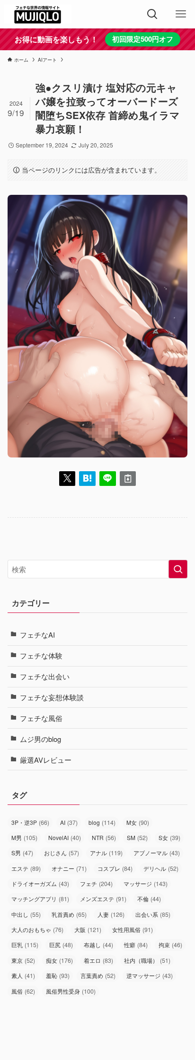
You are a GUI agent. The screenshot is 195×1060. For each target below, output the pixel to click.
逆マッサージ (149, 975)
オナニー (69, 868)
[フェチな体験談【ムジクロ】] (37, 14)
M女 (137, 822)
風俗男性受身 (71, 991)
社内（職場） (147, 960)
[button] (67, 478)
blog (102, 822)
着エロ (98, 960)
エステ (26, 868)
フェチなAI (37, 635)
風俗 (23, 991)
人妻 (111, 914)
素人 (23, 975)
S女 (169, 837)
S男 (22, 853)
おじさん (61, 853)
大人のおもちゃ (37, 929)
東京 (23, 960)
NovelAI (64, 837)
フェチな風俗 (41, 718)
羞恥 (58, 975)
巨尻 (61, 945)
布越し (98, 945)
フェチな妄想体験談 (52, 697)
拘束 (170, 945)
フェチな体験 (41, 655)
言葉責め (97, 975)
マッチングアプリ (40, 899)
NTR (104, 837)
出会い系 (152, 914)
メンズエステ (103, 899)
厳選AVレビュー (45, 760)
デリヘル (160, 868)
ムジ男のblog (40, 739)
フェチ (96, 883)
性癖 (136, 945)
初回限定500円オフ (142, 39)
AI (69, 822)
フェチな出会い (45, 676)
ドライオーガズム (40, 883)
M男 (24, 837)
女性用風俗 (132, 929)
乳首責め (69, 914)
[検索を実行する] (177, 569)
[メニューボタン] (181, 14)
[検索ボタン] (152, 14)
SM (137, 837)
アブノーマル (156, 853)
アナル (106, 853)
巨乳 (24, 945)
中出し (26, 914)
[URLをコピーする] (128, 478)
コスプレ (115, 868)
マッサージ (146, 883)
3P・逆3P (30, 822)
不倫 (149, 899)
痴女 (59, 960)
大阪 (87, 929)
